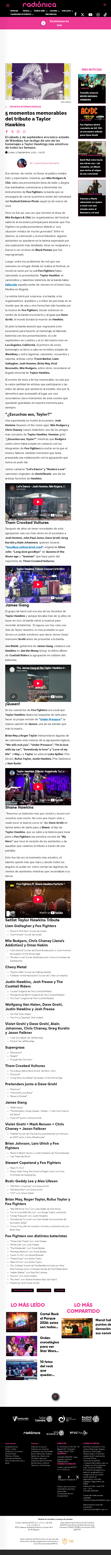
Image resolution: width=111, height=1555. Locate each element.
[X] (12, 131)
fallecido (11, 284)
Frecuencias (51, 14)
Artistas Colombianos (72, 1336)
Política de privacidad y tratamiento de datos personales (66, 1489)
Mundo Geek (39, 11)
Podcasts (66, 11)
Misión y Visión (10, 1449)
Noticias (14, 11)
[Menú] (7, 5)
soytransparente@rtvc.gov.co (95, 1509)
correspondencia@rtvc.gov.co (96, 1463)
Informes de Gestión (13, 1458)
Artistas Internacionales (25, 107)
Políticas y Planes (12, 1456)
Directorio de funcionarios (41, 1461)
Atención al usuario (39, 1447)
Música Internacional (23, 1290)
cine (10, 1354)
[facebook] (6, 131)
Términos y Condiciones (40, 1465)
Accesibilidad (63, 1496)
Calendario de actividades (42, 1451)
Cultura (53, 11)
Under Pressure (50, 719)
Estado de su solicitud (40, 1463)
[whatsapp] (18, 131)
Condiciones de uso (65, 1494)
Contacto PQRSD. (95, 1468)
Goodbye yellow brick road (24, 547)
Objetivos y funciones (14, 1451)
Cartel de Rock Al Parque (18, 1330)
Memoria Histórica (16, 1378)
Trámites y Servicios (39, 1458)
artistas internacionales (91, 155)
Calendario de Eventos (20, 14)
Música (26, 11)
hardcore (85, 88)
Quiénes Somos (11, 1447)
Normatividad (10, 1454)
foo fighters (45, 1290)
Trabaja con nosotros (40, 1449)
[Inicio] (39, 3)
